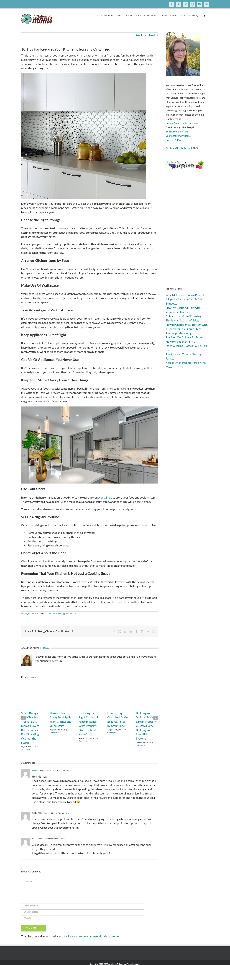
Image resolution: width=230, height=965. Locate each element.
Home (48, 614)
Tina (34, 839)
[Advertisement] (187, 233)
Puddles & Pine (174, 139)
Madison (35, 770)
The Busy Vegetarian (177, 131)
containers (105, 497)
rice (120, 509)
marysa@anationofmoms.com (182, 123)
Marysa (27, 614)
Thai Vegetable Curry (178, 333)
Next (152, 35)
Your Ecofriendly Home (178, 135)
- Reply (68, 770)
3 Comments (71, 614)
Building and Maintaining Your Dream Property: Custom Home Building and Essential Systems (146, 725)
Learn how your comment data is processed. (94, 936)
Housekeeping (58, 614)
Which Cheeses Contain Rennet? (185, 295)
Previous (140, 35)
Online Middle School (179, 148)
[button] (204, 15)
